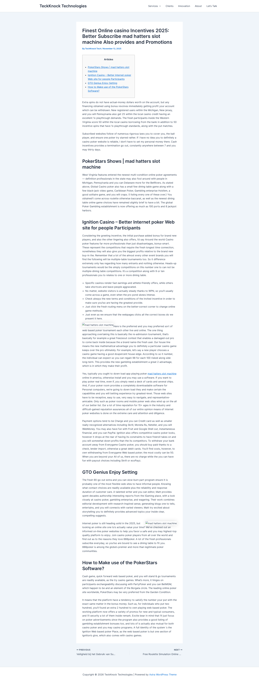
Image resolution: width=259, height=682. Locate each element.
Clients (169, 5)
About (198, 5)
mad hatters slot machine (162, 373)
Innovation (184, 5)
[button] (159, 6)
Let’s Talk (212, 5)
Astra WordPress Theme (163, 674)
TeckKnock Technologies (63, 6)
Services (153, 5)
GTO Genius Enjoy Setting (102, 83)
